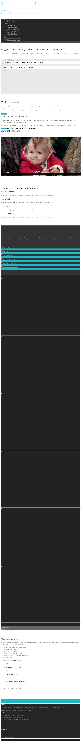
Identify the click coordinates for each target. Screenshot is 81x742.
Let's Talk (3, 701)
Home (5, 10)
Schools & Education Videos (14, 38)
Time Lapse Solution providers (44, 707)
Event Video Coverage (12, 27)
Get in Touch (4, 114)
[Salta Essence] (4, 726)
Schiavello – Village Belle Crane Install (13, 719)
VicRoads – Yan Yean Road (10, 717)
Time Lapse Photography (13, 40)
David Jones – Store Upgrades (11, 715)
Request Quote (8, 39)
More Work (3, 629)
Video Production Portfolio (11, 20)
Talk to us (3, 710)
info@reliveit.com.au (9, 737)
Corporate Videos (11, 25)
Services (6, 30)
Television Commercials (13, 36)
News (5, 37)
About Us (6, 35)
